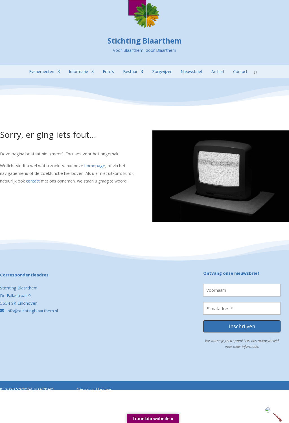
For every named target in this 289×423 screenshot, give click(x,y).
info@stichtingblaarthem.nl (32, 311)
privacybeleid (268, 340)
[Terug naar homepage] (4, 63)
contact (33, 181)
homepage (94, 165)
